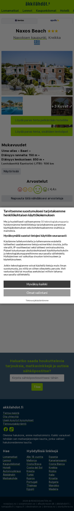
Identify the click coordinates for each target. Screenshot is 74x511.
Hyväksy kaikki (37, 284)
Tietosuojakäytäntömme (37, 300)
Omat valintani (37, 293)
